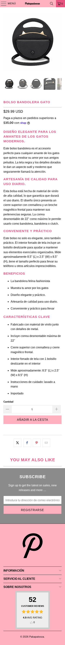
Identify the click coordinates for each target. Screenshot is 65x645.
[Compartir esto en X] (17, 443)
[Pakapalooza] (32, 3)
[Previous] (6, 43)
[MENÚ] (2, 3)
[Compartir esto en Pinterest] (37, 443)
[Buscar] (51, 3)
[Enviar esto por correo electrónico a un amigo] (46, 443)
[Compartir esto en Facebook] (27, 443)
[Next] (59, 43)
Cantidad (8, 401)
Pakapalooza (36, 636)
